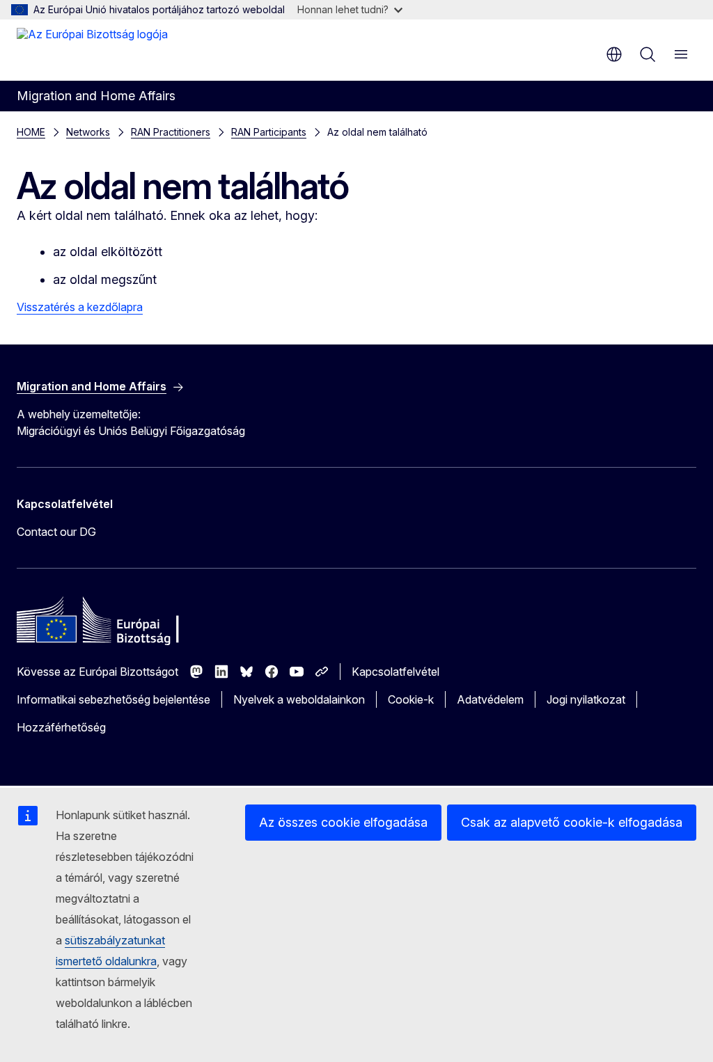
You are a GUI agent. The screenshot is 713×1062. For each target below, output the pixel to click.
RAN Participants (268, 132)
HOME (31, 132)
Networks (88, 132)
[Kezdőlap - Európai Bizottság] (92, 49)
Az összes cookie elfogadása (343, 822)
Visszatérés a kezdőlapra (80, 307)
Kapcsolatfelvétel (395, 672)
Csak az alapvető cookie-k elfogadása (571, 822)
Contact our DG (56, 532)
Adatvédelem (490, 699)
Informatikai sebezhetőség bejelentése (113, 699)
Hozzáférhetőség (61, 727)
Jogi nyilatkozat (586, 699)
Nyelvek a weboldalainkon (299, 699)
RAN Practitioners (170, 132)
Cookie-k (411, 699)
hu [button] (614, 54)
